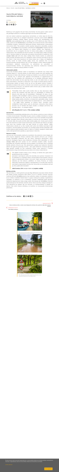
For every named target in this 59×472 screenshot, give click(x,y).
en (41, 3)
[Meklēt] (27, 3)
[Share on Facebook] (7, 24)
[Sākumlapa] (20, 3)
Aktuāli (12, 8)
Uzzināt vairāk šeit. (8, 464)
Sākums (8, 8)
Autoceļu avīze (12, 22)
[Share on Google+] (11, 24)
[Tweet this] (13, 24)
